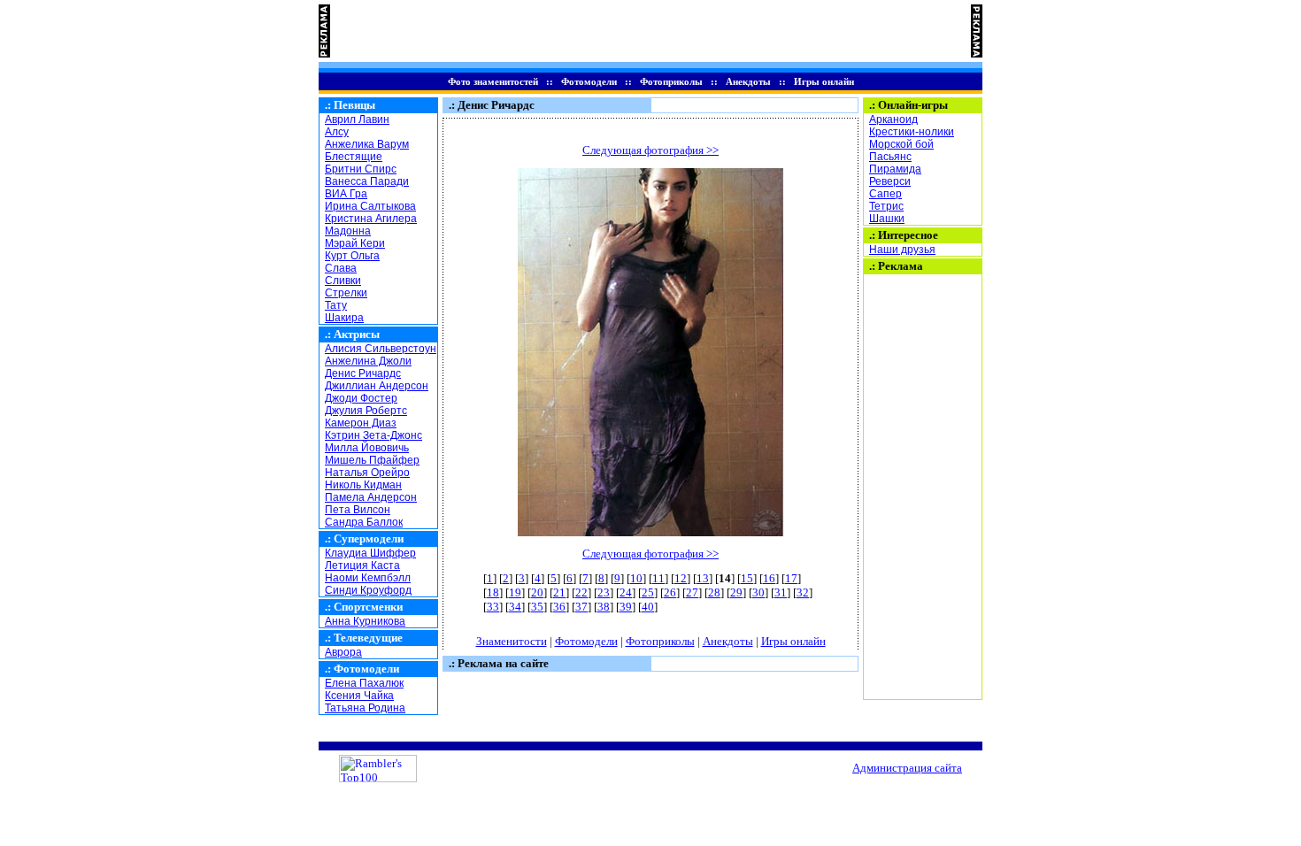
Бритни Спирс (360, 169)
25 (648, 592)
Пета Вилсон (357, 510)
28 (714, 592)
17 (791, 578)
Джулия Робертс (366, 410)
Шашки (887, 218)
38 (603, 606)
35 (537, 606)
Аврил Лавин (357, 119)
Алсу (337, 132)
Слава (341, 268)
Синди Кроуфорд (368, 590)
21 (559, 592)
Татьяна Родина (365, 708)
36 (559, 606)
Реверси (890, 181)
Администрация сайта (907, 767)
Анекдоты (748, 82)
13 (703, 578)
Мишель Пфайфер (372, 460)
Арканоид (893, 119)
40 (648, 606)
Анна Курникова (365, 621)
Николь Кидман (363, 485)
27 (692, 592)
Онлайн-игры (913, 105)
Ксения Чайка (359, 695)
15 (747, 578)
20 (537, 592)
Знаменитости (511, 641)
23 (603, 592)
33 (493, 606)
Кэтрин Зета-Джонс (373, 435)
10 (636, 578)
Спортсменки (368, 606)
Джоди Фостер (361, 398)
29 (736, 592)
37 (581, 606)
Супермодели (369, 538)
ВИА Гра (346, 194)
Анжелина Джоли (368, 361)
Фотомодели (589, 82)
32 (803, 592)
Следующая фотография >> (650, 150)
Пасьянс (890, 156)
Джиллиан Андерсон (376, 386)
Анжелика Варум (367, 144)
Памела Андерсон (371, 497)
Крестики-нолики (911, 132)
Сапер (885, 194)
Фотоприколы (671, 82)
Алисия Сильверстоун (380, 348)
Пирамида (895, 169)
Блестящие (353, 156)
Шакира (344, 317)
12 (680, 578)
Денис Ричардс (363, 373)
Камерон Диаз (360, 423)
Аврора (343, 652)
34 (515, 606)
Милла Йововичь (367, 448)
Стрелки (346, 293)
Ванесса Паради (367, 181)
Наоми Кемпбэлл (368, 578)
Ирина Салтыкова (370, 206)
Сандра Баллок (364, 522)
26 (670, 592)
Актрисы (357, 334)
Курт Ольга (352, 256)
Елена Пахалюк (364, 683)
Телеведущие (368, 637)
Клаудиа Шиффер (370, 553)
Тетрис (886, 206)
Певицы (354, 105)
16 (769, 578)
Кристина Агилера (371, 218)
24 (626, 592)
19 (515, 592)
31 (780, 592)
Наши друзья (902, 249)
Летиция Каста (362, 565)
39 (626, 606)
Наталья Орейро (367, 472)
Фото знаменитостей (493, 82)
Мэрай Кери (355, 243)
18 (493, 592)
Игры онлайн (824, 82)
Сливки (343, 280)
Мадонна (348, 231)
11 (658, 578)
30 (758, 592)
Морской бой (901, 144)
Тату (336, 305)
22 (581, 592)
